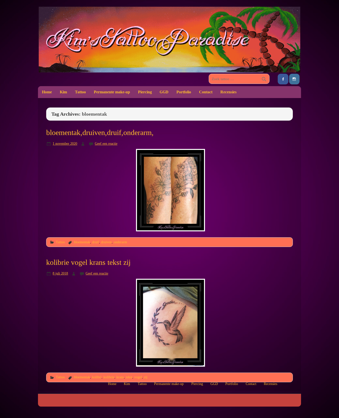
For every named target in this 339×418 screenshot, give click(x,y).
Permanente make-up (112, 92)
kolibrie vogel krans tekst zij (88, 262)
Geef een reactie (106, 143)
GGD (164, 92)
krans (120, 377)
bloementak (82, 242)
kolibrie (108, 377)
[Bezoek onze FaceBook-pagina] (283, 79)
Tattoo (80, 92)
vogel (138, 377)
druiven (106, 242)
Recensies (228, 92)
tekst (129, 377)
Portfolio (183, 92)
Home (47, 92)
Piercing (145, 92)
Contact (205, 92)
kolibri (97, 377)
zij (145, 377)
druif (95, 242)
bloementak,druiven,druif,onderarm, (100, 132)
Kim (63, 92)
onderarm (120, 242)
